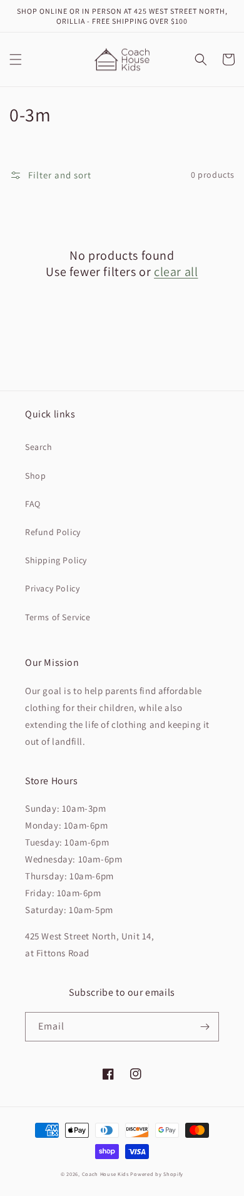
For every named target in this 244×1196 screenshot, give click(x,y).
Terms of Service (58, 617)
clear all (176, 271)
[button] (15, 59)
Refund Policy (53, 532)
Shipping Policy (56, 560)
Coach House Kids (105, 1173)
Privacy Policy (52, 588)
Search (39, 446)
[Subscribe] (204, 1026)
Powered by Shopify (156, 1173)
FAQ (33, 503)
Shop (35, 475)
